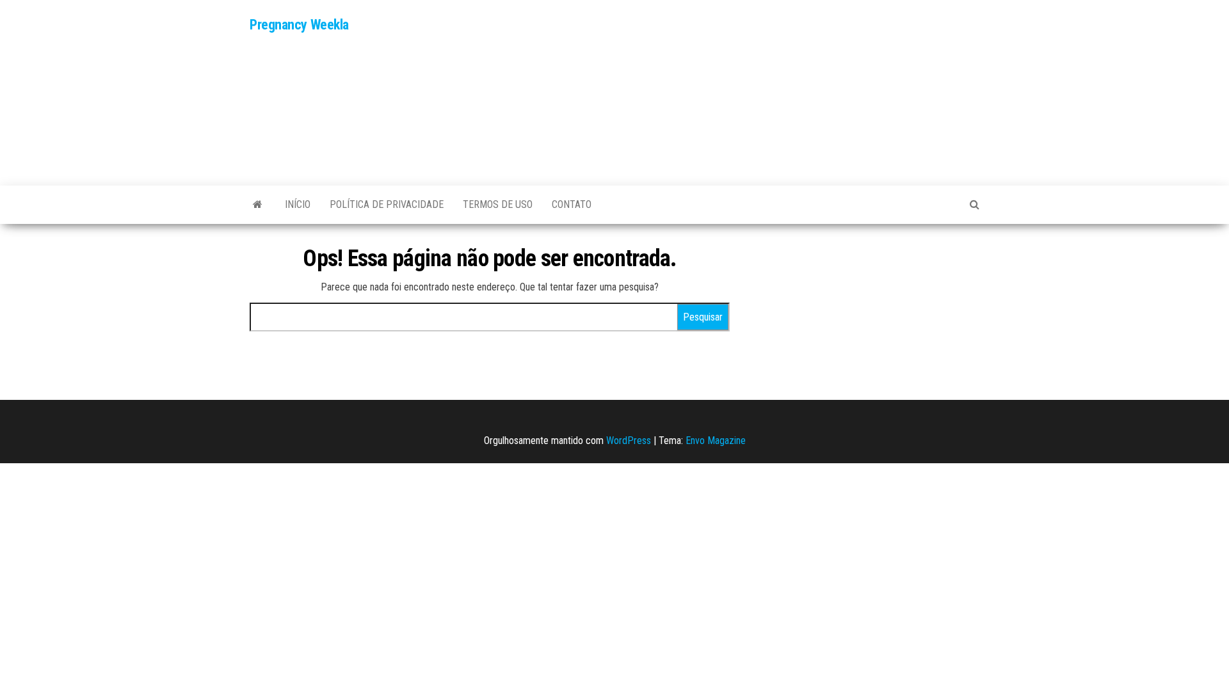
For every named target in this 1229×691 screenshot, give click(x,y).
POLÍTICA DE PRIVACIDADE (387, 204)
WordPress (628, 440)
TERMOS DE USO (498, 204)
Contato (571, 204)
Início (297, 204)
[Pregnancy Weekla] (257, 205)
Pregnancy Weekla (299, 25)
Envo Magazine (716, 440)
